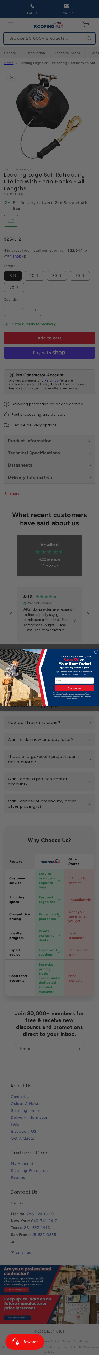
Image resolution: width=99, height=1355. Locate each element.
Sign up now (74, 688)
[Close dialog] (96, 652)
